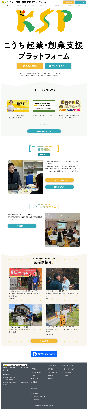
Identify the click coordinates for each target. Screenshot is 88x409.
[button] (81, 102)
